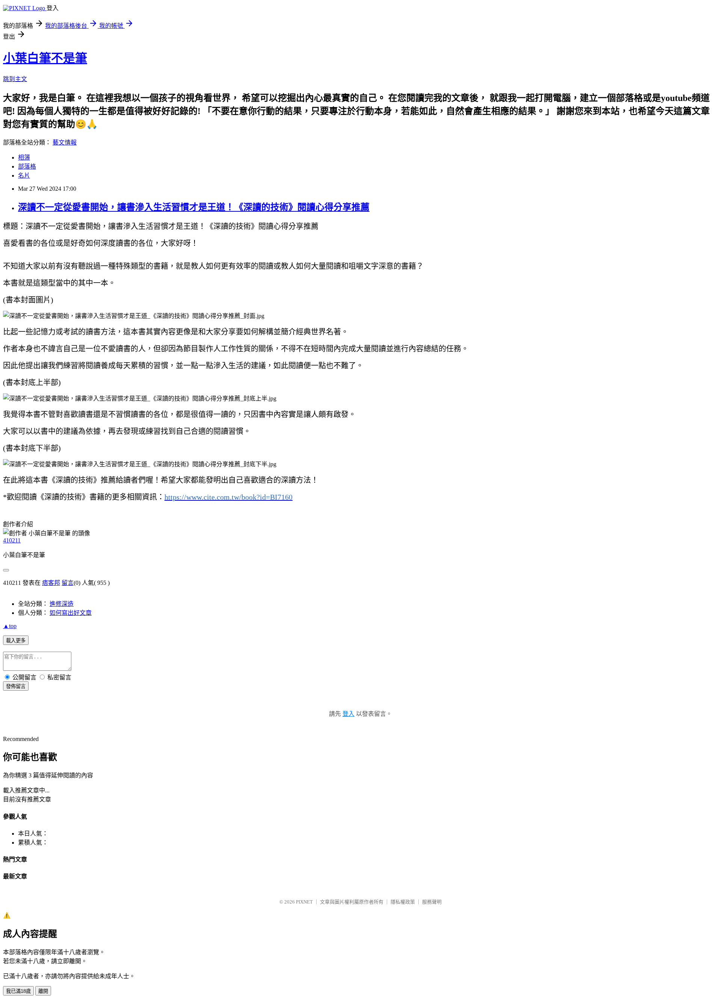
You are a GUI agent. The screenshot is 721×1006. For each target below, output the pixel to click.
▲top (10, 626)
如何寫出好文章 (71, 613)
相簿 (24, 157)
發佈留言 (16, 686)
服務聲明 (432, 902)
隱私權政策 (403, 902)
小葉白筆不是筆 (45, 58)
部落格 (27, 166)
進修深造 (62, 604)
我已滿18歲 (18, 991)
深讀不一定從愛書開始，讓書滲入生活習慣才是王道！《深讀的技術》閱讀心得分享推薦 (194, 207)
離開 (43, 991)
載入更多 (16, 640)
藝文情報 (65, 142)
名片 (24, 175)
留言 (68, 583)
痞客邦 (51, 583)
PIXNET (304, 902)
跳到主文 (15, 79)
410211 (12, 540)
